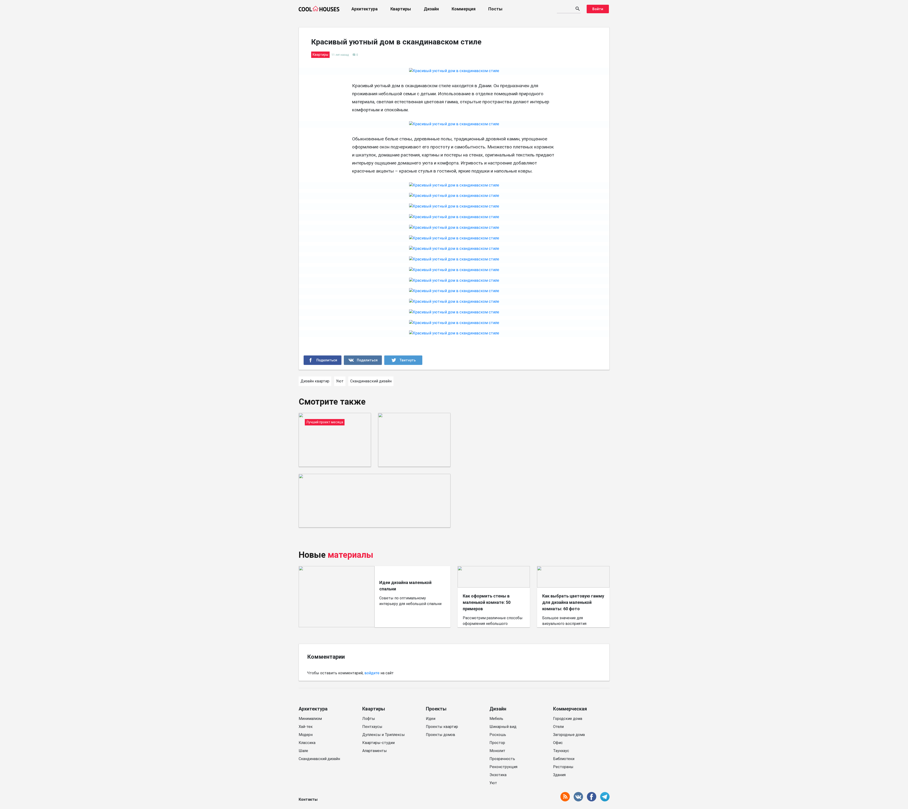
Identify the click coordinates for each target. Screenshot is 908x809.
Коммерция (464, 8)
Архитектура (364, 8)
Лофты (368, 718)
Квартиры (400, 8)
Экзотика (497, 775)
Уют (493, 783)
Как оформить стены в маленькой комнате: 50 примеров (487, 602)
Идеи (430, 718)
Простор (497, 742)
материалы (350, 555)
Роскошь (497, 734)
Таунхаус (561, 750)
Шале (303, 750)
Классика (307, 742)
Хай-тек (306, 726)
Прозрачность (502, 759)
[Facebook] (323, 360)
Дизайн (431, 8)
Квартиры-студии (378, 742)
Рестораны (563, 767)
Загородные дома (569, 734)
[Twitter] (403, 360)
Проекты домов (440, 734)
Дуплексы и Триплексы (383, 734)
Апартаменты (374, 750)
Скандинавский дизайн (319, 759)
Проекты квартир (442, 726)
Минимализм (310, 718)
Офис (558, 742)
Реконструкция (503, 767)
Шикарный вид (502, 726)
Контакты (308, 799)
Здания (559, 775)
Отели (558, 726)
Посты (495, 8)
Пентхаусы (372, 726)
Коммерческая (570, 709)
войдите (372, 673)
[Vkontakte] (363, 360)
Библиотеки (563, 759)
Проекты (436, 709)
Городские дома (567, 718)
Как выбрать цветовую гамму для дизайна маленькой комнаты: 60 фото (573, 602)
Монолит (497, 750)
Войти (597, 9)
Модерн (306, 734)
